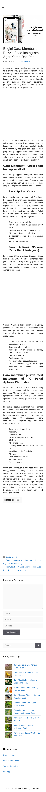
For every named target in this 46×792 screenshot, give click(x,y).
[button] (17, 500)
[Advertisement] (23, 115)
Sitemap (6, 772)
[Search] (38, 645)
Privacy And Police (11, 761)
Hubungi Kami (9, 755)
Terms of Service (10, 766)
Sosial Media (11, 557)
